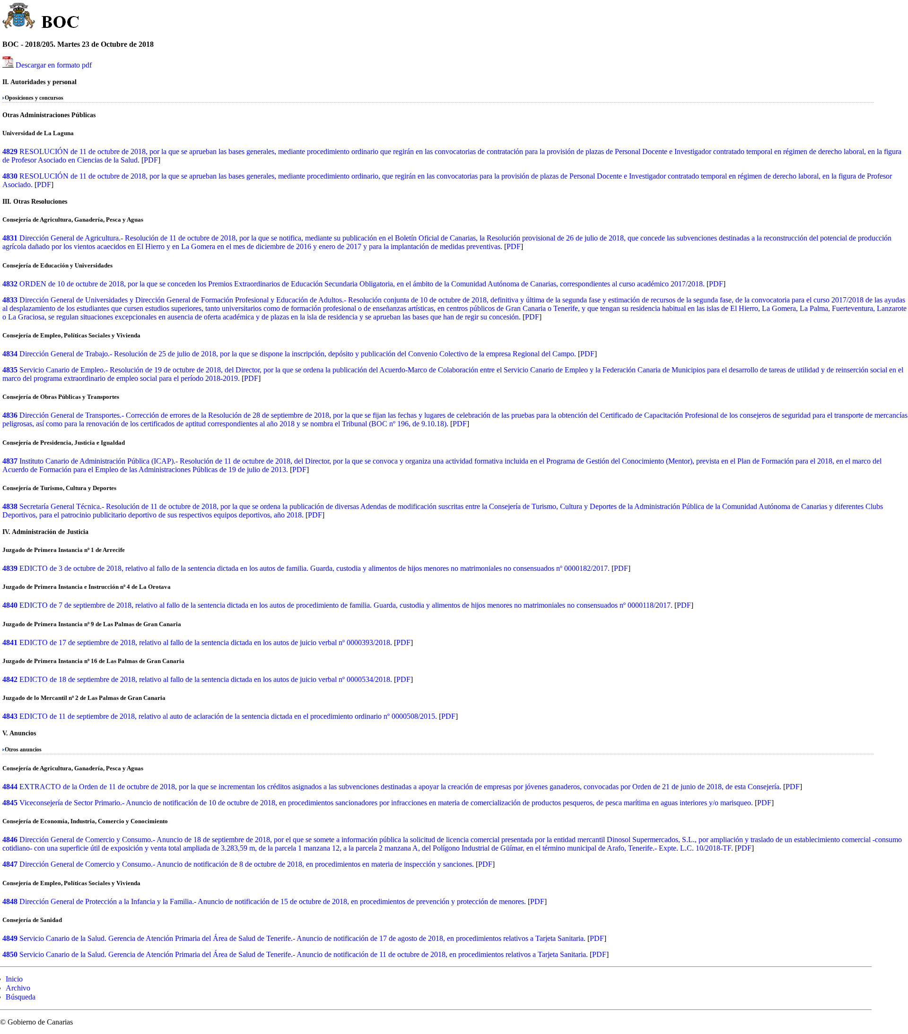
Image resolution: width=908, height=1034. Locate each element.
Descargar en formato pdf (54, 65)
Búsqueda (20, 997)
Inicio (14, 979)
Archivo (18, 988)
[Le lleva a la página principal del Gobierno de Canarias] (19, 17)
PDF (151, 160)
